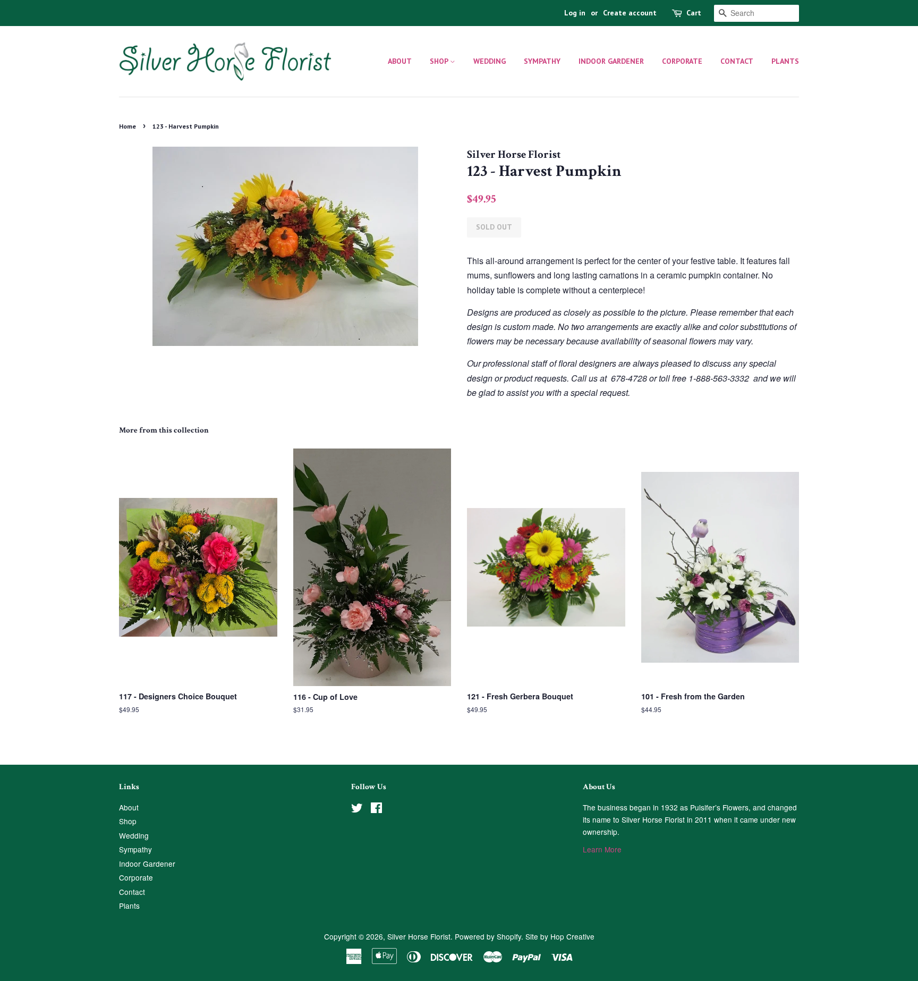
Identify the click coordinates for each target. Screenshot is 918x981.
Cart (693, 13)
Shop (440, 61)
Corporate (682, 61)
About (400, 61)
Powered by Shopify (488, 936)
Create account (630, 13)
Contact (736, 61)
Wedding (489, 61)
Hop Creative (572, 936)
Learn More (602, 849)
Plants (785, 61)
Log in (574, 13)
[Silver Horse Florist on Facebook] (376, 809)
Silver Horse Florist (418, 936)
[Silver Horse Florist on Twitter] (357, 809)
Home (127, 126)
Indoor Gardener (611, 61)
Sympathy (542, 61)
